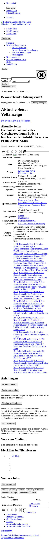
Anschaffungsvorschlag (16, 59)
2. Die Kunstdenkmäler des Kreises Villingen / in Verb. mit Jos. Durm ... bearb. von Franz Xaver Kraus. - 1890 (29, 260)
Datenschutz (11, 514)
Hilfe (8, 62)
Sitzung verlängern (39, 103)
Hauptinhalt (11, 3)
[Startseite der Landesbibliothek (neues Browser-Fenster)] (16, 23)
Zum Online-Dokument (34, 505)
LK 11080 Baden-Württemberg (31, 224)
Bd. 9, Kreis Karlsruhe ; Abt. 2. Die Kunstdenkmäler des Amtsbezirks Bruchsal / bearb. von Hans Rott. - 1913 (30, 370)
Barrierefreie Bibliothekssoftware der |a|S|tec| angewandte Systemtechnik (20, 536)
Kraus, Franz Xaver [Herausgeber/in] (26, 172)
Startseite (10, 43)
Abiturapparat (17, 55)
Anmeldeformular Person (17, 524)
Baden (21, 215)
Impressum (31, 512)
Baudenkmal (23, 218)
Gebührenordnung (14, 519)
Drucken (16, 121)
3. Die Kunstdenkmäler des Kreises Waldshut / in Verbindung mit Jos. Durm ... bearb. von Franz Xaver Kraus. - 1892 (30, 267)
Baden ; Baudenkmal (27, 221)
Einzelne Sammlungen (21, 52)
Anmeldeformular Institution (18, 526)
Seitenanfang (6, 531)
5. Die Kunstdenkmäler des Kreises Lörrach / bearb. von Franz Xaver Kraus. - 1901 (30, 312)
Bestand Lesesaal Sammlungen (25, 50)
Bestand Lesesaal (19, 47)
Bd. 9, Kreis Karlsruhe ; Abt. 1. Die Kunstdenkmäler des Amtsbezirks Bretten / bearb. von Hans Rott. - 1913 (30, 362)
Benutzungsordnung (14, 517)
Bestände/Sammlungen (16, 45)
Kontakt (9, 521)
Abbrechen (25, 121)
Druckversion (7, 121)
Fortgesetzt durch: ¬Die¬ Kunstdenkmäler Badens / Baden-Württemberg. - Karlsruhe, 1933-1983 (32, 203)
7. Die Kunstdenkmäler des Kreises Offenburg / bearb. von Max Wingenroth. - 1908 (30, 334)
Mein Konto (11, 64)
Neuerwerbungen (13, 57)
